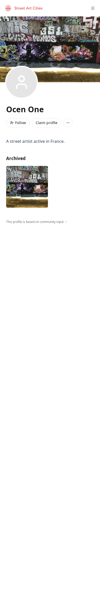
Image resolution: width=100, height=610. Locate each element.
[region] (50, 271)
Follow (20, 122)
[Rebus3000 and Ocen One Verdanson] (27, 187)
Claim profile (46, 122)
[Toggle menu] (93, 8)
